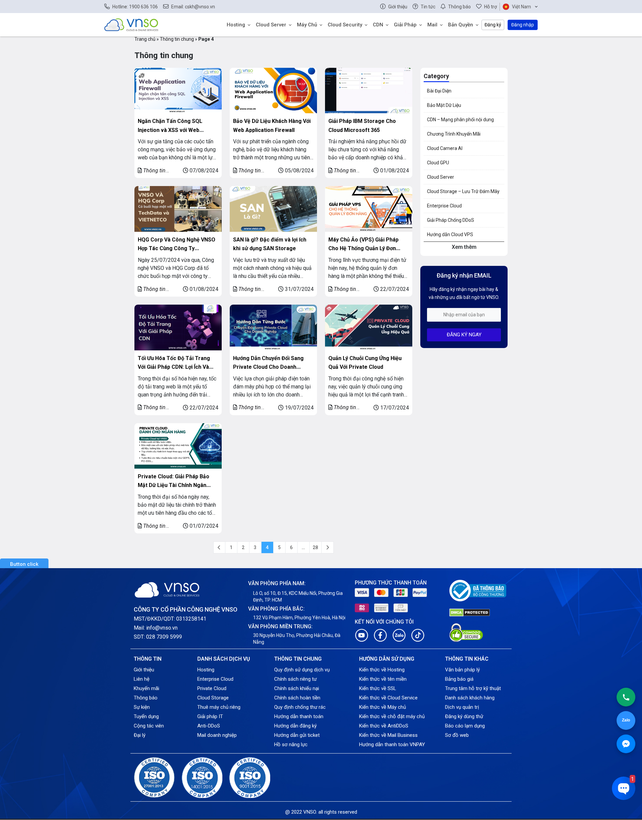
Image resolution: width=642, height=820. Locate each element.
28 (315, 547)
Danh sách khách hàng (470, 698)
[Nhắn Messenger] (626, 743)
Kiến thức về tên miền (383, 679)
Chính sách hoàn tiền (297, 698)
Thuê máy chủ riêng (218, 707)
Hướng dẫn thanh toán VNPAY (392, 745)
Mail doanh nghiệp (217, 735)
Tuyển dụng (146, 716)
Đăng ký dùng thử (464, 716)
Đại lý (139, 735)
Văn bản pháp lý (462, 670)
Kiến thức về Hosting (382, 670)
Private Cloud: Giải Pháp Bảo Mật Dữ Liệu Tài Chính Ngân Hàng (173, 485)
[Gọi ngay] (626, 697)
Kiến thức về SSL (377, 688)
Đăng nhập (522, 24)
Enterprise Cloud (444, 205)
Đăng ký (493, 24)
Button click (24, 564)
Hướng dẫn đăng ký (295, 726)
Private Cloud (211, 688)
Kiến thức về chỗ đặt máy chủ (392, 716)
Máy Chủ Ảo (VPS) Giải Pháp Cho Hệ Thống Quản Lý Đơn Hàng (363, 248)
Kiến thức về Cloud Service (388, 698)
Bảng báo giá (459, 679)
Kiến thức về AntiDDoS (383, 726)
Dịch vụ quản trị (462, 707)
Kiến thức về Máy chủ (382, 707)
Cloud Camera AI (444, 148)
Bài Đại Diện (439, 91)
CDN (378, 25)
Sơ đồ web (457, 735)
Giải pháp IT (210, 716)
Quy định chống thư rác (300, 707)
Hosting (236, 25)
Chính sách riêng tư (295, 679)
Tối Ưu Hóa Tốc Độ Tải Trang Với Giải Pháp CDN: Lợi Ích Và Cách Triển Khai (174, 367)
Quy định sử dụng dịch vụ (302, 670)
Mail (432, 25)
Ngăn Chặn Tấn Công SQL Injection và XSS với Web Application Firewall (170, 130)
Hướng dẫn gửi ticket (297, 735)
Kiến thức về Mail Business (388, 735)
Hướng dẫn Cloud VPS (450, 234)
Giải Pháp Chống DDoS (450, 220)
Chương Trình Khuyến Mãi (453, 134)
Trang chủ (144, 39)
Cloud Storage (213, 698)
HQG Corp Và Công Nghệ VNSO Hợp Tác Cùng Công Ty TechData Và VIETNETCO (176, 248)
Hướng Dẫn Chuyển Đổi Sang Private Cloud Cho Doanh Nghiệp (268, 367)
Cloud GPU (438, 162)
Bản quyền (460, 25)
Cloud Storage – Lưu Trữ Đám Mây (463, 191)
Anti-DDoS (208, 726)
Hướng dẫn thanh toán (298, 716)
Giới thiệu (144, 670)
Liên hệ (141, 679)
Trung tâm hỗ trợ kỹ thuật (473, 688)
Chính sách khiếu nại (296, 688)
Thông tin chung (177, 39)
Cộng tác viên (149, 726)
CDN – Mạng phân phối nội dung (460, 119)
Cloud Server (271, 25)
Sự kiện (142, 707)
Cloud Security (345, 25)
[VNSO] (131, 24)
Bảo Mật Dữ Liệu (444, 105)
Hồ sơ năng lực (291, 745)
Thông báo (145, 698)
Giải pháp (405, 25)
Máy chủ (307, 25)
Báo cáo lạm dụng (465, 726)
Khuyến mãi (146, 688)
